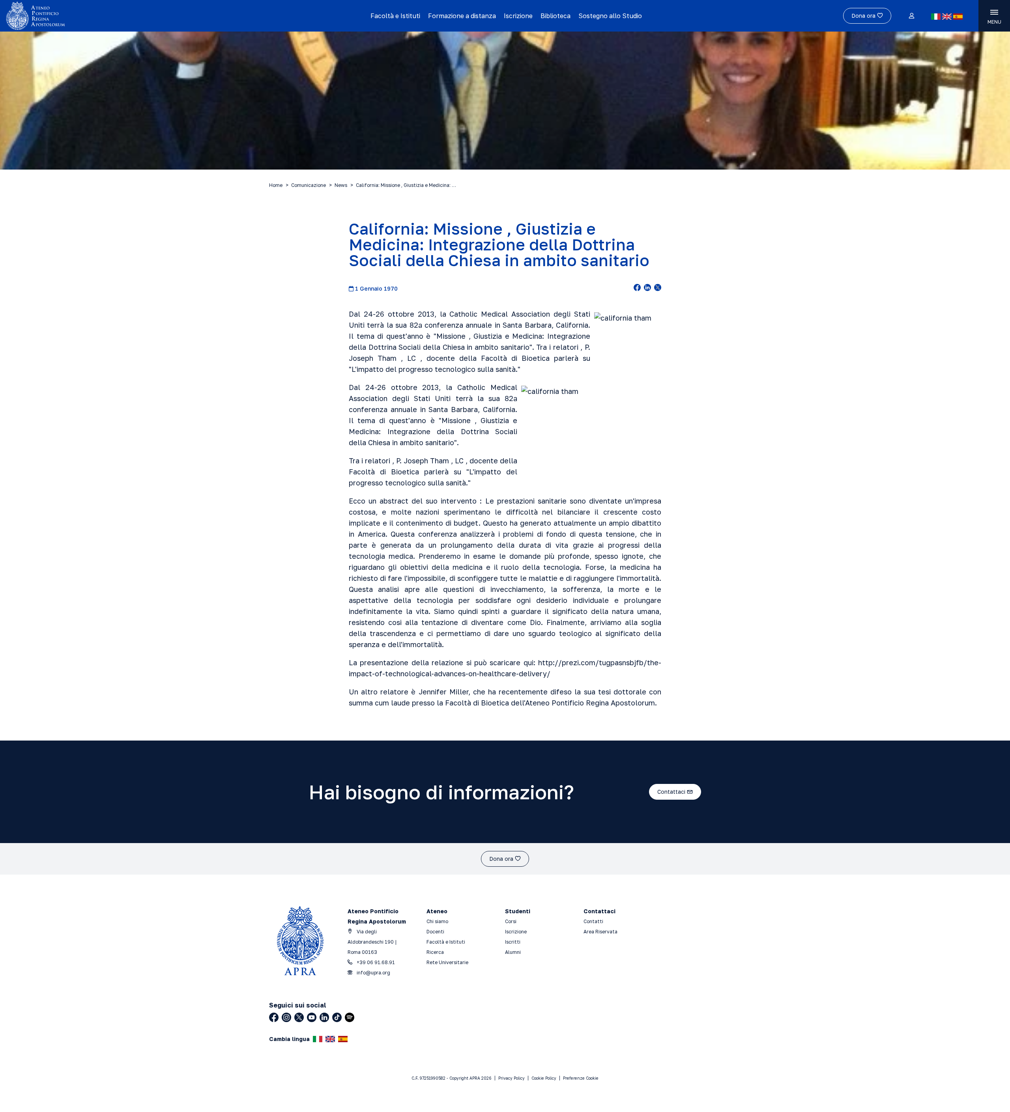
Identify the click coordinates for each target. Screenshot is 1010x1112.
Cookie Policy (543, 1078)
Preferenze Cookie (581, 1078)
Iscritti (512, 942)
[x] (657, 288)
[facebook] (637, 288)
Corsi (510, 921)
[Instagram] (286, 1017)
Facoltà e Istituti (395, 16)
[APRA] (127, 16)
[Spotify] (349, 1017)
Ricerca (435, 952)
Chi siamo (437, 921)
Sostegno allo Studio (610, 16)
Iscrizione (518, 16)
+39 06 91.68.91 (375, 962)
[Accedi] (911, 16)
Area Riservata (600, 932)
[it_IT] (936, 16)
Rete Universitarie (447, 962)
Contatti (593, 921)
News (341, 185)
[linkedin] (647, 288)
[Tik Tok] (337, 1017)
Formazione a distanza (462, 16)
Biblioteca (555, 16)
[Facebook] (274, 1017)
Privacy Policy (511, 1078)
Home (275, 185)
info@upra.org (372, 973)
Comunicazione (308, 185)
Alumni (513, 952)
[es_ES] (958, 16)
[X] (299, 1017)
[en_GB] (947, 16)
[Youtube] (311, 1017)
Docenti (435, 932)
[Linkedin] (324, 1017)
